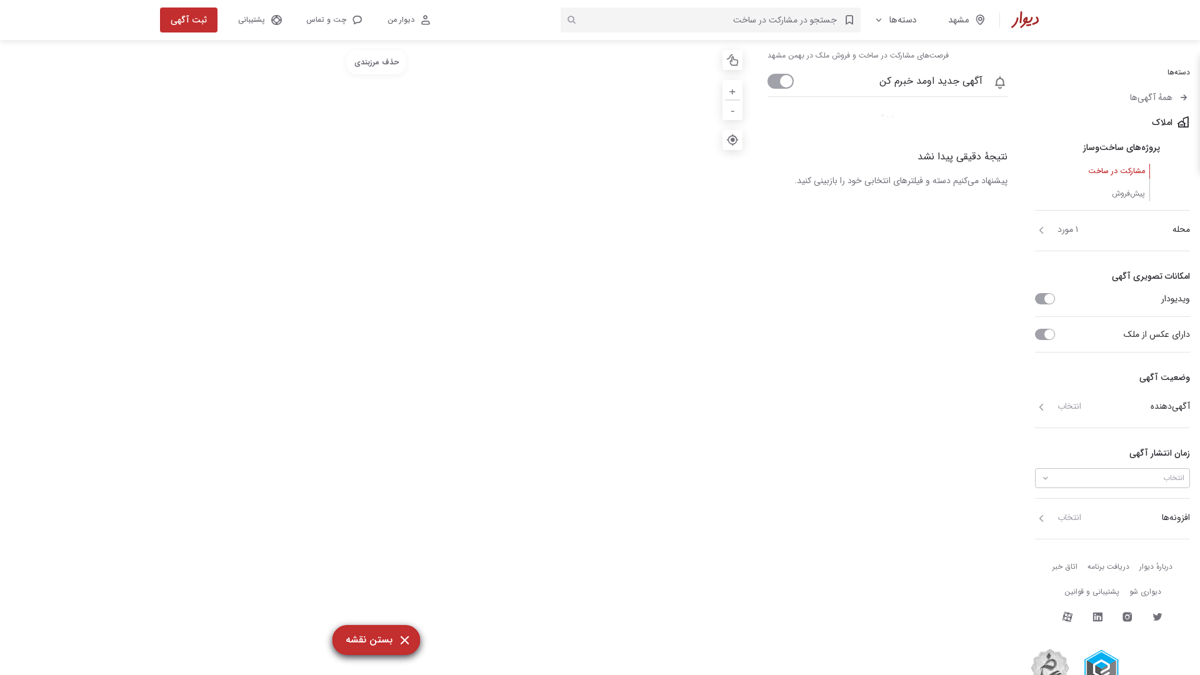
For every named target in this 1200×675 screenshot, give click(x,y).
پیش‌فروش (1128, 193)
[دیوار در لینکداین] (1097, 616)
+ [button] (732, 90)
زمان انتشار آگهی (1159, 453)
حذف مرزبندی (376, 62)
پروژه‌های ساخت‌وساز (1121, 147)
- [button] (733, 110)
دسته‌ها (903, 20)
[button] (334, 20)
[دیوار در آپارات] (1067, 616)
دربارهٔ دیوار (1155, 566)
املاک (1162, 122)
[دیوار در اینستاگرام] (1127, 616)
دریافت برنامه (1108, 566)
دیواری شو (1145, 592)
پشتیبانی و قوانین (1091, 592)
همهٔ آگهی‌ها (1151, 97)
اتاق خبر (1065, 566)
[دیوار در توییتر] (1157, 616)
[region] (376, 357)
